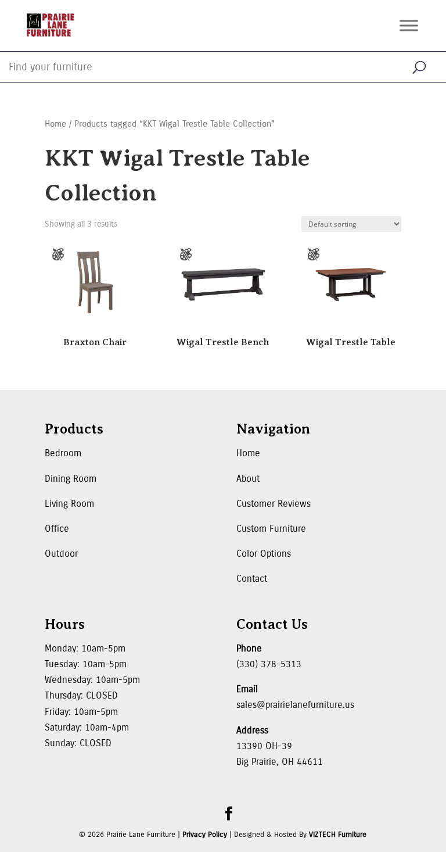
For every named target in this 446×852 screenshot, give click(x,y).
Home (55, 124)
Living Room (69, 503)
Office (57, 528)
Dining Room (70, 478)
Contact (251, 578)
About (248, 478)
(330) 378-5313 (268, 664)
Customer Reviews (273, 503)
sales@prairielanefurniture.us (295, 704)
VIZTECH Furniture (337, 834)
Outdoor (61, 553)
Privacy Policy (204, 834)
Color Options (263, 553)
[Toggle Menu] (409, 25)
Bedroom (63, 453)
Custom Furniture (271, 528)
